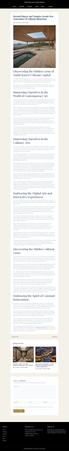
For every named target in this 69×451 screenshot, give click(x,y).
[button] (44, 6)
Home (14, 6)
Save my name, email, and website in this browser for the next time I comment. (34, 407)
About (36, 6)
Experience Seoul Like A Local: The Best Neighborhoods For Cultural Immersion (44, 365)
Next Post (55, 336)
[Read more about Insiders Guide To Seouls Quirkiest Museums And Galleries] (23, 354)
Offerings (21, 6)
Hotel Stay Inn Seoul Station (34, 2)
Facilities (29, 6)
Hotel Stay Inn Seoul (41, 327)
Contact (51, 6)
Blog (43, 6)
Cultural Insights (24, 367)
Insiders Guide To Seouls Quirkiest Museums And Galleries (23, 364)
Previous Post (15, 336)
